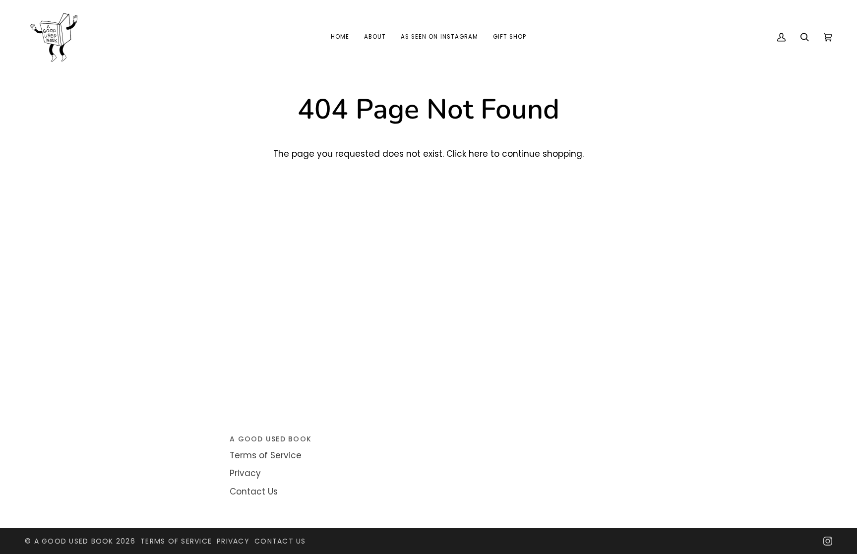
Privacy (245, 473)
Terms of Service (266, 455)
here (478, 154)
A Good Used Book (74, 541)
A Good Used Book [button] (270, 439)
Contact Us (254, 491)
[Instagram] (827, 541)
